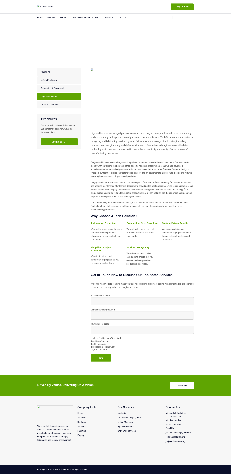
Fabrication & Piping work (53, 88)
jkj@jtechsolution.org (175, 437)
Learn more (182, 385)
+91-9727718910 (174, 424)
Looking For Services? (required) (106, 338)
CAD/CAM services (50, 104)
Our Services (51, 36)
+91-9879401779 (174, 416)
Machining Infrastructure (86, 18)
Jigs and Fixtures (49, 96)
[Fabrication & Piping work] (103, 347)
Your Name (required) (100, 295)
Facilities (81, 431)
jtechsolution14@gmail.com (178, 432)
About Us (51, 18)
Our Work (108, 18)
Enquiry (80, 435)
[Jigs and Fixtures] (103, 349)
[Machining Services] (103, 341)
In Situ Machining (49, 80)
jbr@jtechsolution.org (175, 441)
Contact (122, 18)
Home (40, 18)
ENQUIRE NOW (182, 7)
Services (64, 18)
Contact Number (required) (103, 309)
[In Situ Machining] (103, 344)
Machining (45, 72)
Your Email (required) (100, 324)
